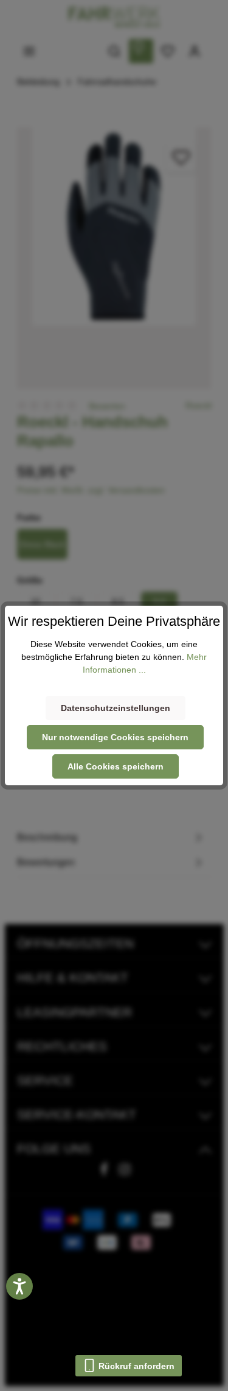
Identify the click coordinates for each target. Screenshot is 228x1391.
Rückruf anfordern (135, 1366)
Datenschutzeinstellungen (115, 708)
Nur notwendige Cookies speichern (115, 737)
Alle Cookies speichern (115, 766)
